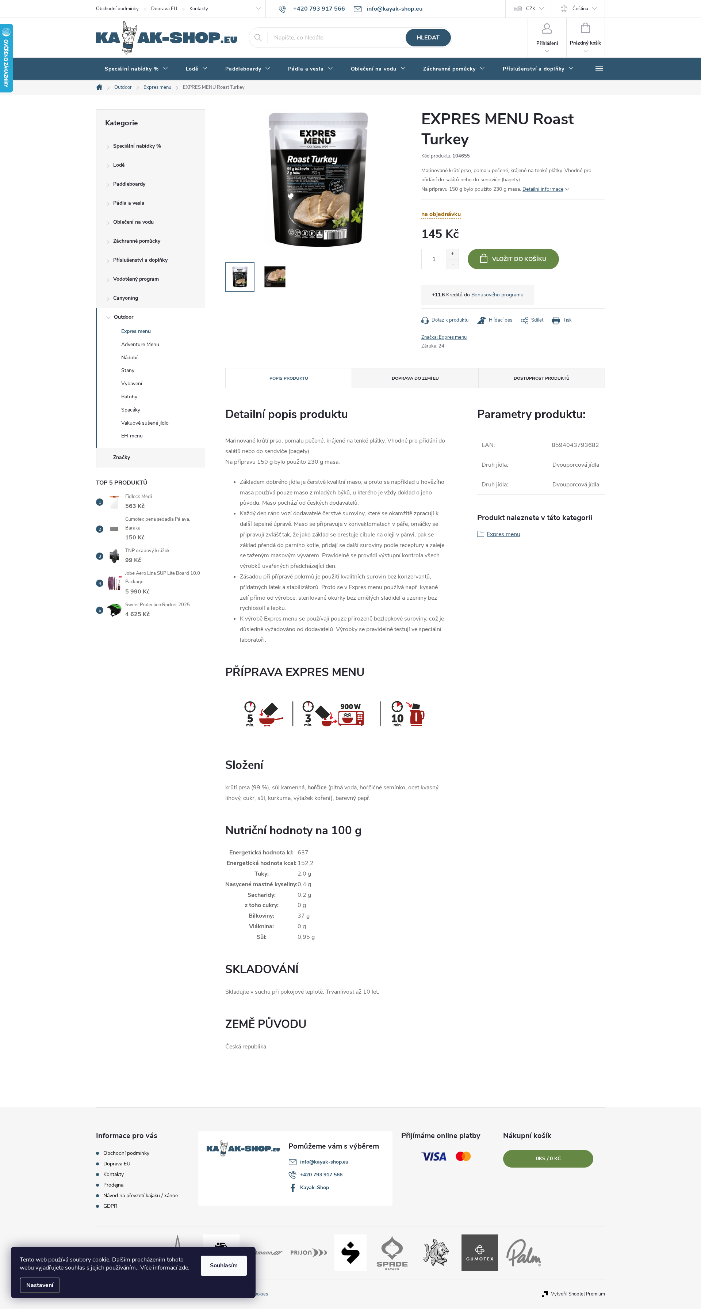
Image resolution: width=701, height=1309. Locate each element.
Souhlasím (224, 1265)
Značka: (444, 337)
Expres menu (136, 331)
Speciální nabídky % (137, 146)
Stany (127, 370)
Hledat (428, 38)
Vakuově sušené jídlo (145, 423)
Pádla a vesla (129, 203)
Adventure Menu (140, 344)
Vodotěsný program (136, 279)
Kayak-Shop (314, 1187)
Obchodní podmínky (117, 8)
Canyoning (125, 298)
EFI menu (132, 435)
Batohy (129, 396)
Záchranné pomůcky (136, 241)
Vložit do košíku (519, 259)
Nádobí (129, 357)
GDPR (110, 1206)
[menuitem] (136, 69)
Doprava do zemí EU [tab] (415, 378)
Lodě (119, 165)
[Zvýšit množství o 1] (453, 254)
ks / (548, 1158)
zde (183, 1268)
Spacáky (130, 409)
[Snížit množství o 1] (453, 264)
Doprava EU (164, 8)
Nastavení (39, 1285)
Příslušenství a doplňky (140, 260)
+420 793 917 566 (321, 1174)
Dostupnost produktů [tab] (542, 378)
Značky (121, 457)
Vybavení (131, 383)
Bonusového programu (497, 294)
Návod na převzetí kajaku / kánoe (140, 1195)
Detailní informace (542, 189)
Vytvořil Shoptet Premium (578, 1294)
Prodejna (113, 1184)
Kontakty (198, 8)
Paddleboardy (129, 184)
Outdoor (123, 317)
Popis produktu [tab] (288, 378)
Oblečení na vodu (133, 222)
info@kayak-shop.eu (324, 1161)
